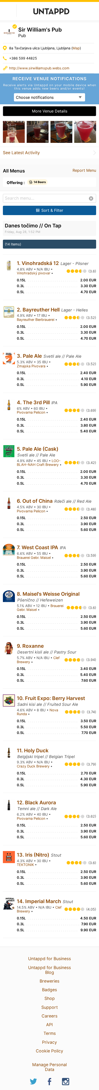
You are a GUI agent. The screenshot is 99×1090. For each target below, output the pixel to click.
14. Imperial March (39, 901)
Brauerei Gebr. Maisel (34, 557)
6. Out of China (35, 501)
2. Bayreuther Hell (39, 310)
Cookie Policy (49, 1050)
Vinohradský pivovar (34, 273)
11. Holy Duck (33, 750)
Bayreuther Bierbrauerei (36, 319)
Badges (49, 989)
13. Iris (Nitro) (33, 855)
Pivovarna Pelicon (31, 412)
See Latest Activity (21, 152)
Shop (49, 998)
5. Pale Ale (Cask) (37, 449)
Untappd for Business (49, 958)
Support (49, 1007)
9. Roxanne (30, 646)
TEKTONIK (26, 865)
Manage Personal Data (49, 1067)
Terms (49, 1033)
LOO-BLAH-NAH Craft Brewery (39, 463)
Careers (49, 1015)
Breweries (49, 981)
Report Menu (84, 170)
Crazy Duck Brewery (33, 766)
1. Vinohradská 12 (38, 263)
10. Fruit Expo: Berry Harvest (51, 698)
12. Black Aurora (36, 802)
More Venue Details (49, 111)
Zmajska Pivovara (31, 366)
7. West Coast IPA (38, 547)
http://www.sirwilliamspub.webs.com (39, 68)
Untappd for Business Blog (49, 970)
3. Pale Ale (30, 356)
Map (76, 48)
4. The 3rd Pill (34, 402)
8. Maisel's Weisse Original (48, 594)
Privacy (49, 1042)
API (49, 1024)
